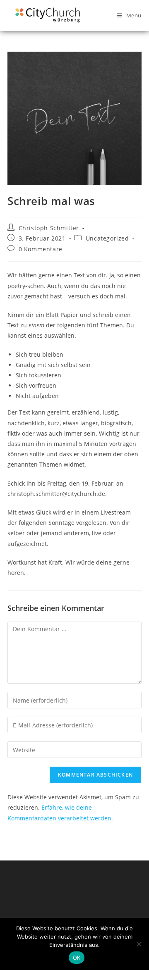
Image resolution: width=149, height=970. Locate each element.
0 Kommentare (40, 249)
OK (77, 957)
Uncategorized (107, 238)
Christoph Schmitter (49, 228)
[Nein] (139, 944)
